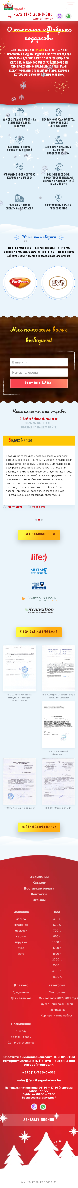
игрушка (21, 942)
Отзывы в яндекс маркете (39, 419)
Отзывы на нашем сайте (39, 427)
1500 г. (57, 953)
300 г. (57, 919)
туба (21, 948)
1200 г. (57, 948)
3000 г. (57, 971)
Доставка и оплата (39, 888)
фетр (21, 953)
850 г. (57, 936)
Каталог (39, 883)
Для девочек (21, 992)
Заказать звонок (39, 1120)
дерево (21, 919)
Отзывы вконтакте (39, 423)
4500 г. (57, 977)
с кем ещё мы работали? (39, 632)
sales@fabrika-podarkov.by (39, 1080)
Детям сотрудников (21, 1042)
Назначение (21, 1024)
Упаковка (21, 912)
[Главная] (14, 6)
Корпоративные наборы (57, 1015)
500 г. (57, 925)
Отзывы (39, 900)
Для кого (21, 985)
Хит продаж (57, 992)
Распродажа (57, 1009)
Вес (57, 912)
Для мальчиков (21, 998)
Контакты (39, 894)
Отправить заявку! (39, 383)
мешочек (21, 930)
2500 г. (57, 965)
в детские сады (21, 1037)
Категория (57, 985)
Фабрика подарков (44, 1182)
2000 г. (57, 959)
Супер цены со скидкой (57, 1004)
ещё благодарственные (39, 827)
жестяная (21, 925)
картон (21, 936)
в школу (21, 1031)
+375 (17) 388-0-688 (33, 15)
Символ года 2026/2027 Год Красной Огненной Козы (57, 998)
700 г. (57, 930)
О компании (39, 877)
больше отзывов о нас (39, 534)
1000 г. (57, 942)
